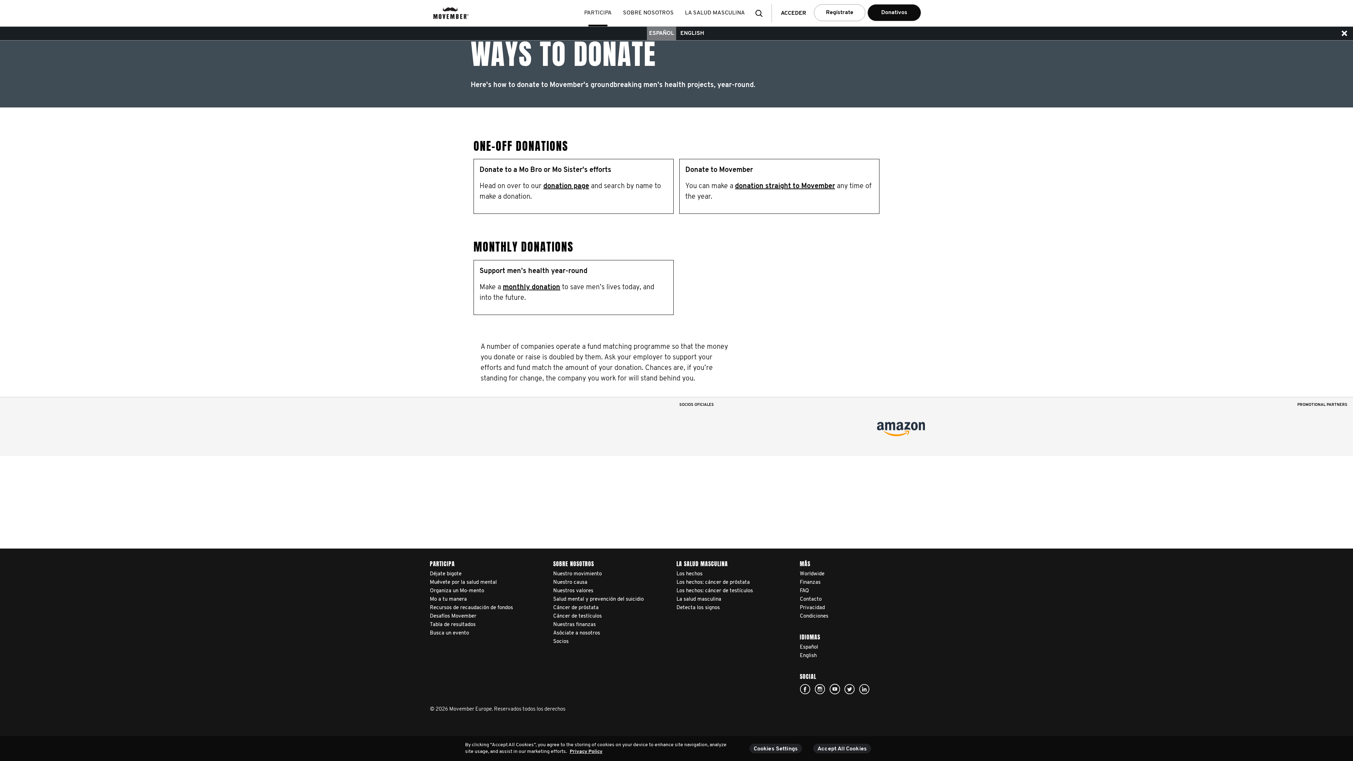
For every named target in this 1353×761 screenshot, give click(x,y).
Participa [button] (598, 13)
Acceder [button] (793, 13)
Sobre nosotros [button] (648, 13)
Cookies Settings (776, 749)
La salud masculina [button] (715, 13)
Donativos (894, 13)
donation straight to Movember (785, 186)
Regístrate (839, 13)
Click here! (805, 689)
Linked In (864, 689)
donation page (566, 186)
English (692, 33)
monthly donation (531, 287)
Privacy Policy (586, 751)
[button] (761, 13)
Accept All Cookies (842, 749)
